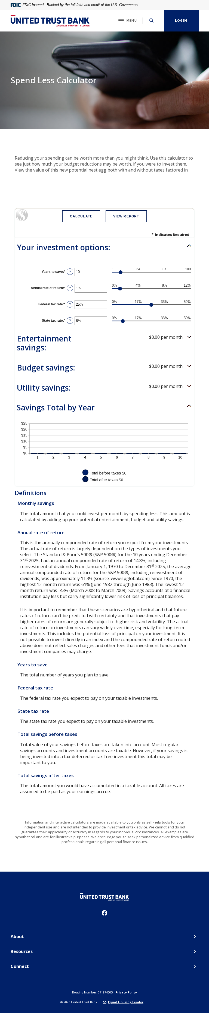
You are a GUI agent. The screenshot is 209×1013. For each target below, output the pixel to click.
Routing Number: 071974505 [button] (92, 992)
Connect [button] (20, 966)
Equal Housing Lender (125, 1002)
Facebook (104, 913)
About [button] (17, 936)
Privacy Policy (126, 992)
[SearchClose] (151, 20)
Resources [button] (22, 951)
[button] (104, 248)
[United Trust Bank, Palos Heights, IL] (50, 21)
